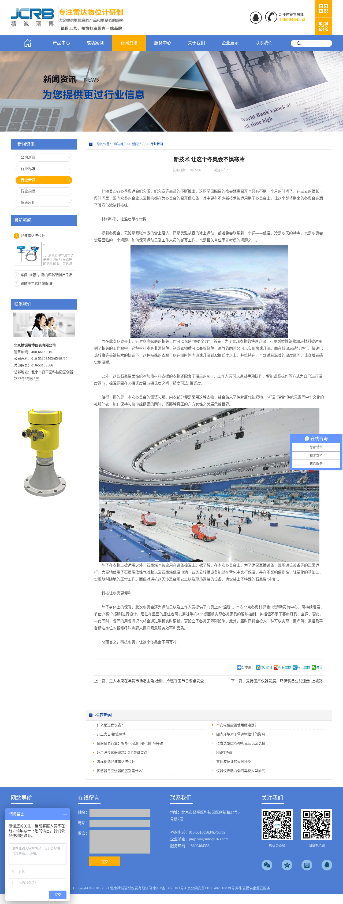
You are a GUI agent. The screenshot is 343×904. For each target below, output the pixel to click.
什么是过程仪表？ (111, 725)
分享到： (248, 667)
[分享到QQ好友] (327, 865)
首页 (27, 43)
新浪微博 (284, 667)
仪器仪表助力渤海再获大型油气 (240, 771)
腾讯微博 (303, 667)
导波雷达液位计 (33, 236)
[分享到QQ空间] (287, 865)
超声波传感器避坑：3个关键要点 (122, 752)
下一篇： (277, 681)
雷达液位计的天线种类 (233, 762)
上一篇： (149, 681)
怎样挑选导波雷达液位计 (116, 762)
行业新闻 (156, 144)
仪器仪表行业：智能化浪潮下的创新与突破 (130, 743)
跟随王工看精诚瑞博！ (38, 284)
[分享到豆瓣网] (306, 865)
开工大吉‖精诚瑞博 (111, 734)
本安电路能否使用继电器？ (237, 725)
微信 (319, 667)
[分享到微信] (267, 865)
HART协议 (224, 752)
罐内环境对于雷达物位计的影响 (240, 734)
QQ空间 (266, 667)
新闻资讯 (138, 144)
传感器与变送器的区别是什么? (120, 771)
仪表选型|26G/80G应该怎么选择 (240, 743)
